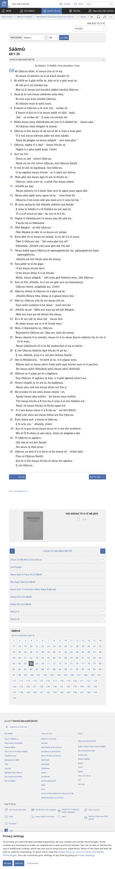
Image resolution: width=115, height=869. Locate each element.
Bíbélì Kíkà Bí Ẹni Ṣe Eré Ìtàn (52, 797)
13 (11, 204)
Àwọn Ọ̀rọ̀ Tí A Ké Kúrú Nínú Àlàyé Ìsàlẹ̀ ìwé (33, 589)
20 (11, 291)
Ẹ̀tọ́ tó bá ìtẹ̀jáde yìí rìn (18, 491)
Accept (7, 863)
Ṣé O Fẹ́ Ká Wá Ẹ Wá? (86, 750)
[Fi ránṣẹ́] (104, 17)
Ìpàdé (80, 763)
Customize (32, 863)
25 (11, 337)
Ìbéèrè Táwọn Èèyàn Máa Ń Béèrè (92, 746)
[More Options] (110, 17)
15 (11, 227)
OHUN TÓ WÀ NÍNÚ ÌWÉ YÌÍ (57, 551)
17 (11, 250)
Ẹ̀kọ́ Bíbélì (8, 733)
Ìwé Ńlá (44, 743)
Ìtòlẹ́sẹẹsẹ (45, 768)
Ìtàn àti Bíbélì (9, 781)
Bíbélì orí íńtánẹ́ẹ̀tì (24, 16)
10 (11, 177)
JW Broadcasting (48, 781)
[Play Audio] (98, 17)
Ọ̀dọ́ (6, 764)
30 (11, 391)
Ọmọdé (7, 768)
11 (11, 186)
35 (11, 451)
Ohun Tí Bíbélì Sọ (11, 739)
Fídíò (43, 785)
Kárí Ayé (81, 784)
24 (11, 328)
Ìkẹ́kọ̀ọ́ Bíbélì (9, 747)
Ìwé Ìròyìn (45, 760)
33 (12, 428)
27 (11, 359)
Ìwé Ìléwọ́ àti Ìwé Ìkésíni (51, 751)
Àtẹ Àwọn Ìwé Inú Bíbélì (22, 581)
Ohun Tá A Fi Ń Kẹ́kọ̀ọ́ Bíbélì (15, 751)
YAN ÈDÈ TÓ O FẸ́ (96, 23)
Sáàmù (83, 16)
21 (11, 300)
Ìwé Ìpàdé (45, 764)
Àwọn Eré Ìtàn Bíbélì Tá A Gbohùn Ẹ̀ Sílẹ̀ (57, 793)
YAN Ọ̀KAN (15, 37)
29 (11, 382)
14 (11, 218)
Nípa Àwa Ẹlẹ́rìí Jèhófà (87, 741)
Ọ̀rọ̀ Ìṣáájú (15, 567)
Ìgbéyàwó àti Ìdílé (11, 760)
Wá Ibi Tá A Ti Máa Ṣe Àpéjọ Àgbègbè (68, 811)
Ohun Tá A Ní (7, 16)
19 (11, 282)
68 (11, 70)
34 (11, 437)
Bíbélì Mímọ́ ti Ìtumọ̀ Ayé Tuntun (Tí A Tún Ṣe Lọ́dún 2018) (56, 16)
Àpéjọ (80, 771)
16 (11, 236)
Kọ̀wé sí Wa (82, 755)
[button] (27, 11)
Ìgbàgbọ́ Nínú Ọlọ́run (13, 772)
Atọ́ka (43, 772)
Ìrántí (80, 767)
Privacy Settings (86, 855)
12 (11, 195)
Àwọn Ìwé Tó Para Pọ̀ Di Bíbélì (26, 574)
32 (11, 419)
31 (12, 410)
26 (11, 350)
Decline (19, 863)
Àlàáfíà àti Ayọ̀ (10, 755)
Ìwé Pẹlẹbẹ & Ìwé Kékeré (51, 747)
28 (11, 373)
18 (11, 263)
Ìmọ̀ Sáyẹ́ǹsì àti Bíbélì (13, 776)
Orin (43, 789)
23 (11, 318)
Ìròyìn (80, 733)
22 (11, 309)
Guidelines (45, 776)
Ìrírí (79, 780)
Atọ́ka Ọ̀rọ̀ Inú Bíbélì (21, 596)
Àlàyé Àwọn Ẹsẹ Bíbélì (13, 743)
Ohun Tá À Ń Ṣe (84, 775)
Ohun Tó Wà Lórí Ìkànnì (51, 755)
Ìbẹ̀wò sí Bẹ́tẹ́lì (84, 759)
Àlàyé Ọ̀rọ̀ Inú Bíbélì (20, 604)
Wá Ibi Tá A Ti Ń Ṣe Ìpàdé (43, 810)
